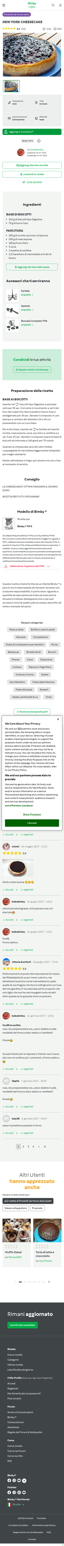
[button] (4, 5)
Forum (11, 1406)
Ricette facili (33, 652)
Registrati (12, 1388)
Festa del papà (24, 689)
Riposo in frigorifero (40, 667)
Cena (30, 659)
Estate (44, 674)
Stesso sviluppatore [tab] (16, 1208)
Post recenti (14, 1398)
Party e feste (16, 629)
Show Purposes (32, 814)
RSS (9, 1460)
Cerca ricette (14, 1354)
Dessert (44, 689)
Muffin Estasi (13, 1252)
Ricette (11, 1349)
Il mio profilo (29, 1377)
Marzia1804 (14, 1257)
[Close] (58, 719)
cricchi (15, 846)
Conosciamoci (15, 1422)
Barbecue (13, 652)
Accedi (11, 1383)
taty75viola (45, 1260)
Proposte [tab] (37, 1208)
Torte (49, 697)
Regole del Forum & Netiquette (24, 1432)
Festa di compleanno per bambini (25, 644)
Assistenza (13, 1427)
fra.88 (5, 938)
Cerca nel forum (16, 1450)
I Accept (32, 823)
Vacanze (21, 637)
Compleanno (40, 637)
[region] (32, 773)
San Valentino (17, 682)
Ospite (15, 1080)
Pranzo (16, 659)
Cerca (10, 1440)
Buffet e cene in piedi (43, 629)
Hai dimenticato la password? (24, 1393)
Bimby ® (11, 1417)
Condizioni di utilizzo (18, 1525)
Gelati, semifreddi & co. (25, 697)
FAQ (49, 1532)
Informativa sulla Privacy (44, 1525)
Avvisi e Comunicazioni (20, 1412)
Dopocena (46, 659)
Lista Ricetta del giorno (20, 1369)
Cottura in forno (25, 674)
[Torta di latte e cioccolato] (47, 1230)
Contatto (41, 1518)
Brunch (52, 652)
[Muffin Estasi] (16, 1230)
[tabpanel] (32, 1252)
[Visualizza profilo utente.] (21, 152)
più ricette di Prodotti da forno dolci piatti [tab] (28, 1200)
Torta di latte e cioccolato (45, 1254)
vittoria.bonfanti (11, 908)
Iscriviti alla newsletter (22, 1325)
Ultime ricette (15, 1364)
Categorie (13, 1359)
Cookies (32, 1539)
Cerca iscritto (15, 1455)
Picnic (54, 644)
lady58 (16, 1118)
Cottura (17, 667)
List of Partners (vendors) (19, 805)
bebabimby (36, 149)
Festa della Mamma (43, 682)
